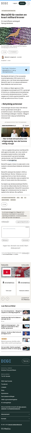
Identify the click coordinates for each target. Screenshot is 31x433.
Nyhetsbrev (4, 393)
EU (25, 197)
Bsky (2, 390)
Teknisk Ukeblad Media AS (15, 424)
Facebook (4, 384)
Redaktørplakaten (14, 408)
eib (22, 197)
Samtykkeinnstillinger (7, 396)
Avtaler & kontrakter (8, 10)
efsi (18, 197)
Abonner (22, 3)
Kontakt (3, 418)
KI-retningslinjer (6, 402)
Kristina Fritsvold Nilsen (8, 370)
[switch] (27, 70)
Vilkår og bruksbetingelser (9, 399)
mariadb (13, 199)
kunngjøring (12, 160)
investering (5, 199)
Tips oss (26, 361)
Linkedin (3, 387)
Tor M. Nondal (5, 376)
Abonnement (5, 414)
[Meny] (28, 3)
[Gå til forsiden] (4, 3)
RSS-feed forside (6, 381)
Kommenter (14, 52)
